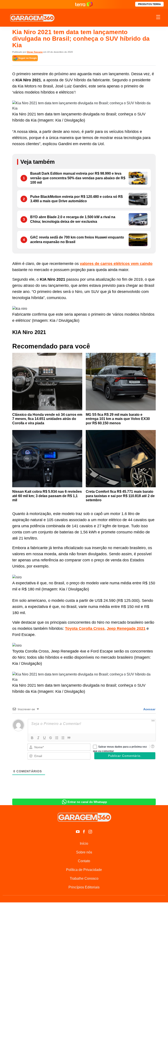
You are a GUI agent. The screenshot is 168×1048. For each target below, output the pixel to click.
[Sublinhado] (44, 737)
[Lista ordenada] (57, 737)
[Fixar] (50, 737)
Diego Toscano (35, 52)
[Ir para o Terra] (84, 4)
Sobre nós (84, 852)
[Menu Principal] (158, 17)
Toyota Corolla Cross (85, 628)
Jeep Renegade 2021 (126, 628)
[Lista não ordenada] (63, 737)
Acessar (149, 709)
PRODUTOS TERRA (149, 4)
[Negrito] (32, 737)
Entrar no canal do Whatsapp (87, 802)
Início (84, 843)
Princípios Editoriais (84, 887)
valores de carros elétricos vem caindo (116, 263)
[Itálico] (38, 737)
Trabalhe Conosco (84, 878)
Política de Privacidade (84, 870)
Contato (84, 861)
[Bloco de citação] (69, 737)
